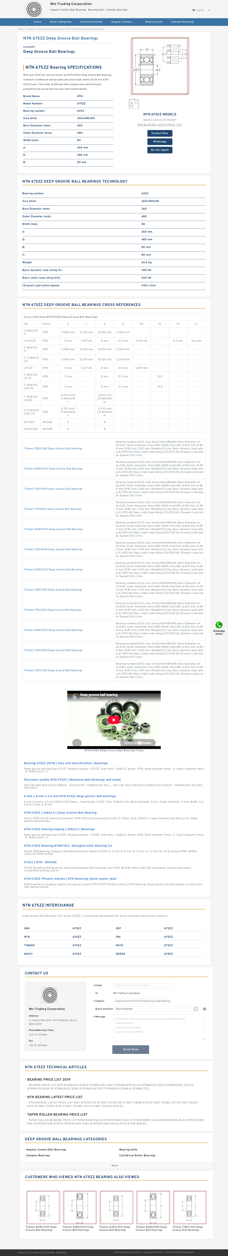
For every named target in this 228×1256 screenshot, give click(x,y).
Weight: (27, 262)
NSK (27, 928)
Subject (98, 1001)
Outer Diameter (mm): (37, 133)
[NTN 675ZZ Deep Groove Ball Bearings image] (160, 66)
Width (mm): (31, 140)
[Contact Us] (219, 628)
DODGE (121, 954)
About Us (23, 1252)
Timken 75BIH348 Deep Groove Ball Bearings (53, 549)
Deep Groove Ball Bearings (51, 29)
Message (99, 1017)
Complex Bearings (182, 22)
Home (37, 22)
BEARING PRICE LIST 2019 (48, 1080)
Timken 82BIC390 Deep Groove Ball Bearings (53, 569)
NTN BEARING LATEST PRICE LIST (160, 125)
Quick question (104, 1009)
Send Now (131, 1049)
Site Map (50, 1252)
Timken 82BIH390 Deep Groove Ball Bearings (53, 529)
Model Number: (33, 103)
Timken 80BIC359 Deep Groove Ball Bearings (53, 630)
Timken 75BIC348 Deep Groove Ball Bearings (53, 448)
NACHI (28, 954)
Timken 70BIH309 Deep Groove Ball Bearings (53, 650)
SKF (118, 928)
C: (23, 255)
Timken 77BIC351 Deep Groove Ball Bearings (53, 610)
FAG (118, 937)
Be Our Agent (160, 150)
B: (24, 162)
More (114, 1165)
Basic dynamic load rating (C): (42, 270)
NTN (27, 937)
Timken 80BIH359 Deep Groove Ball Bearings (53, 469)
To (96, 993)
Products (30, 29)
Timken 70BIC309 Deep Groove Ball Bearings (53, 590)
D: (24, 155)
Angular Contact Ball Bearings (126, 22)
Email (97, 985)
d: (24, 147)
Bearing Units (154, 22)
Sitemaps (61, 1252)
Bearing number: (34, 111)
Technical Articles (91, 22)
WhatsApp (159, 141)
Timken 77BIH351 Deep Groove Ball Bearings (53, 509)
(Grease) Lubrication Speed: (41, 285)
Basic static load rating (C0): (41, 278)
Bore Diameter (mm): (37, 125)
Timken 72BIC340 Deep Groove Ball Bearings (53, 670)
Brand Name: (31, 96)
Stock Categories (61, 22)
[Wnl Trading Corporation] (33, 8)
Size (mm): (30, 118)
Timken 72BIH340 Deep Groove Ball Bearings (53, 489)
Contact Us (37, 1252)
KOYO (120, 945)
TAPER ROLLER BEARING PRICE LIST (57, 1115)
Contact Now (160, 133)
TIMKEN (29, 945)
